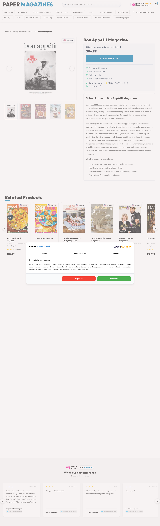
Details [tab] (116, 253)
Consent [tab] (44, 253)
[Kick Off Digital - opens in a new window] (122, 247)
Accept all (114, 279)
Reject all (79, 279)
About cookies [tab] (80, 253)
